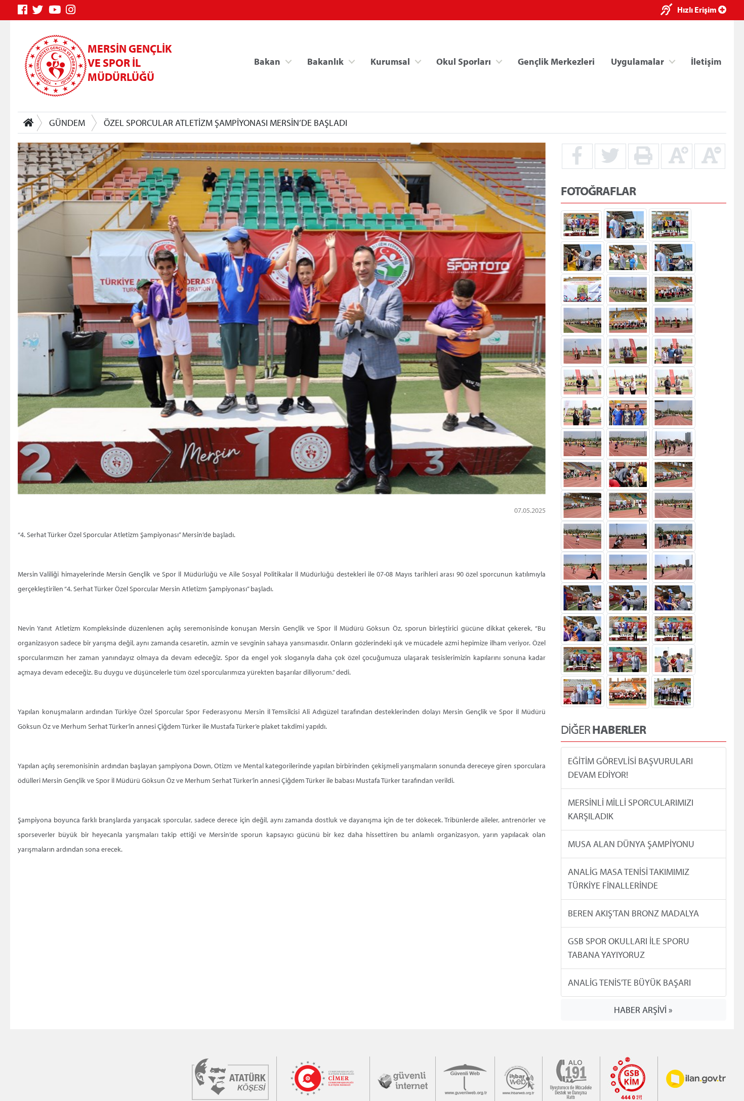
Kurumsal (390, 61)
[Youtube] (57, 10)
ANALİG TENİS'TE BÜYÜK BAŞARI (629, 982)
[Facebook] (25, 10)
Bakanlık (325, 61)
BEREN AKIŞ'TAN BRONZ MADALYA (633, 913)
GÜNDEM (67, 122)
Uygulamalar (637, 61)
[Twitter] (40, 10)
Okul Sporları (463, 61)
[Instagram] (73, 10)
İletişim (706, 61)
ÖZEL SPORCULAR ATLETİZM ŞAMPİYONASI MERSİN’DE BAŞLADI (225, 122)
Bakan (267, 61)
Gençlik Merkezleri (556, 61)
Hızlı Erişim (697, 10)
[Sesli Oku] (668, 10)
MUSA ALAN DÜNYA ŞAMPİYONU (631, 844)
